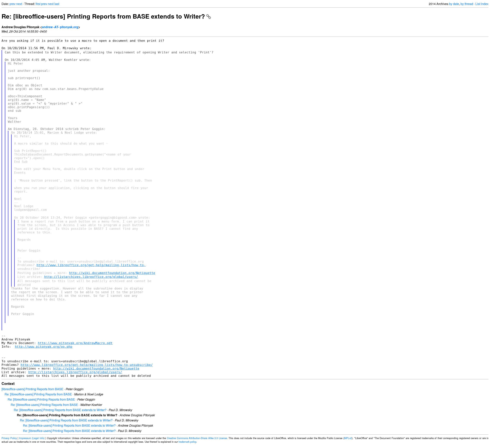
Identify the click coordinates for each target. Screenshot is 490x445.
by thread (467, 4)
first (38, 4)
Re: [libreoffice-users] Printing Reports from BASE (38, 394)
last (56, 4)
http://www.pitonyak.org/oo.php (43, 346)
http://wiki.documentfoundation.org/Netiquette (112, 273)
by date (454, 4)
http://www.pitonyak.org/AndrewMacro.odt (75, 343)
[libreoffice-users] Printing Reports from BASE (32, 389)
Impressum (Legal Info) (32, 438)
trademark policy (187, 441)
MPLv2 (348, 438)
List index (481, 4)
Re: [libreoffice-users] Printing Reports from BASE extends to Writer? (103, 16)
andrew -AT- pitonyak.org (60, 27)
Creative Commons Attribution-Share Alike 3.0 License (197, 438)
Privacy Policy (9, 438)
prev (13, 4)
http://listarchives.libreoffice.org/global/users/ (91, 277)
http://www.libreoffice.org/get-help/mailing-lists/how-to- (91, 265)
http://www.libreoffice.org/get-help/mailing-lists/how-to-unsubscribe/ (87, 365)
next (19, 4)
